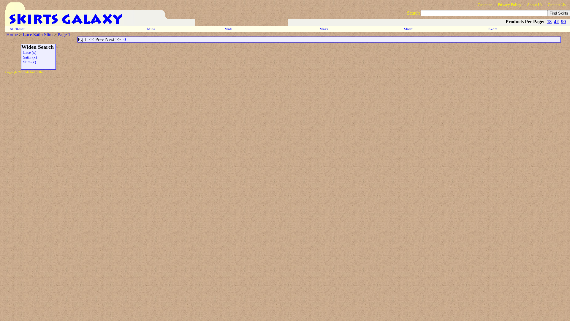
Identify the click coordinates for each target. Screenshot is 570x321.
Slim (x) (28, 62)
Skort (493, 29)
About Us (534, 4)
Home (12, 34)
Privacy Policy (509, 4)
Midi (228, 29)
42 (556, 21)
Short (408, 29)
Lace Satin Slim (38, 34)
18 (549, 21)
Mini (151, 29)
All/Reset (17, 29)
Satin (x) (29, 57)
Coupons (485, 4)
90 (563, 21)
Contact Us (557, 4)
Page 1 (64, 34)
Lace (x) (28, 52)
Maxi (324, 29)
